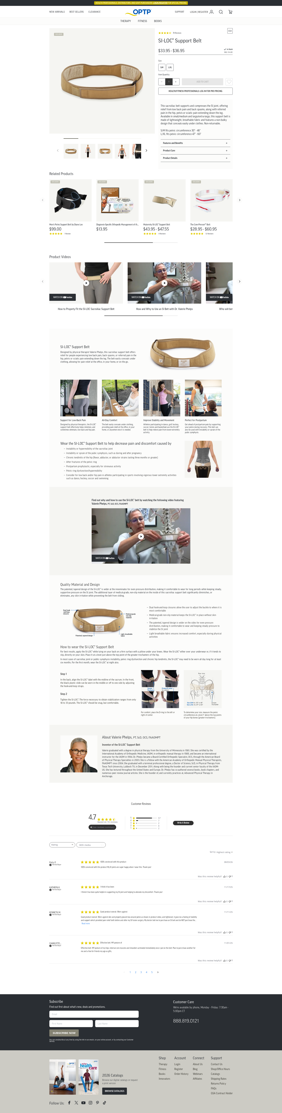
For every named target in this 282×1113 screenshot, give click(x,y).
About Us (198, 1064)
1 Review (67, 233)
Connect (198, 1058)
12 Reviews (209, 233)
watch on (58, 297)
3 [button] (141, 972)
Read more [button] (86, 924)
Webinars (198, 1074)
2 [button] (135, 972)
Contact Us (216, 1064)
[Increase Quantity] (175, 81)
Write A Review (183, 823)
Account (180, 1058)
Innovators (164, 1079)
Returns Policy (218, 1083)
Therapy (163, 1064)
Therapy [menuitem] (125, 21)
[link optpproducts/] (98, 1103)
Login (177, 1064)
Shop (162, 1058)
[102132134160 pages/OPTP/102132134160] (70, 1103)
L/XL (170, 67)
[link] (141, 12)
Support (179, 12)
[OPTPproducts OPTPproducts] (77, 1103)
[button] (146, 150)
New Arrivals (57, 12)
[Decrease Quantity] (161, 81)
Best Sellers (76, 12)
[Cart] (230, 12)
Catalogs (215, 1074)
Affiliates (197, 1079)
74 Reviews (177, 33)
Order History (181, 1074)
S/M (161, 67)
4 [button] (146, 972)
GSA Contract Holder (222, 1093)
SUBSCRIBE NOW (64, 1033)
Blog (195, 1069)
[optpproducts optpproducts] (91, 1103)
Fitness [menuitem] (142, 21)
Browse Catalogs (114, 1091)
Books (162, 1074)
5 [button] (152, 972)
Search (221, 12)
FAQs (213, 1088)
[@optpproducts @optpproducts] (105, 1103)
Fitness (162, 1069)
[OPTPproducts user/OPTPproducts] (84, 1103)
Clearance (94, 12)
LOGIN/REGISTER (160, 3)
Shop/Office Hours (220, 1069)
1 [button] (130, 972)
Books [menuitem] (158, 21)
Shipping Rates (218, 1079)
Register (178, 1069)
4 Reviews (162, 233)
